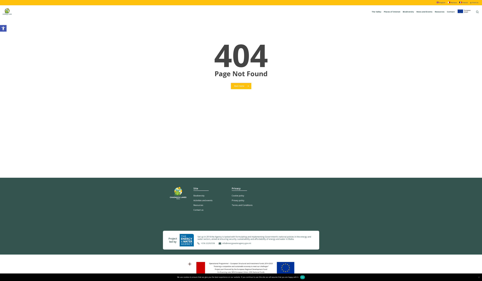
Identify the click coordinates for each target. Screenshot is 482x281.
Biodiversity (198, 195)
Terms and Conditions (242, 205)
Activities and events (203, 200)
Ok (302, 277)
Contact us (198, 210)
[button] (3, 28)
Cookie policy (238, 195)
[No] (479, 277)
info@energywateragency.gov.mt (236, 243)
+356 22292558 (208, 243)
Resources (198, 205)
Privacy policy (238, 200)
